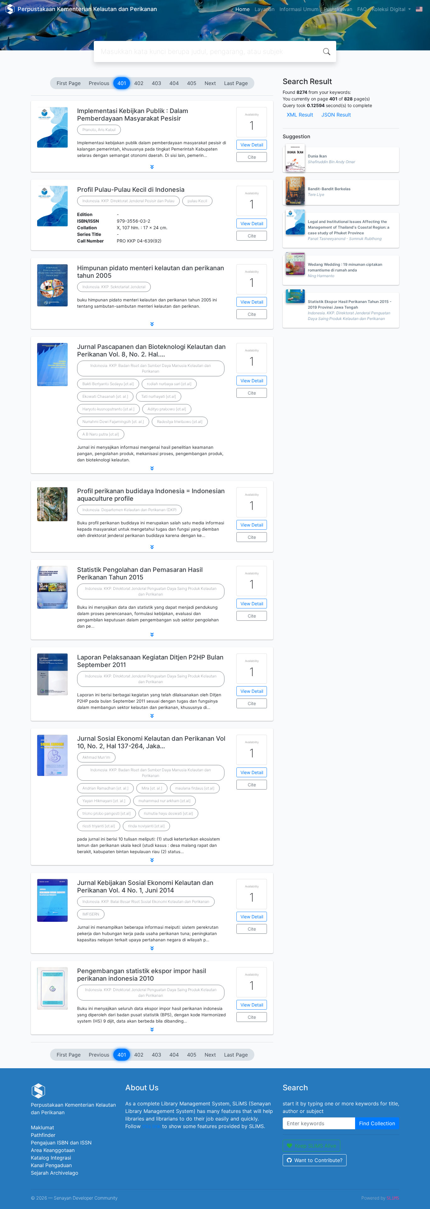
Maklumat (42, 1127)
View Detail (251, 144)
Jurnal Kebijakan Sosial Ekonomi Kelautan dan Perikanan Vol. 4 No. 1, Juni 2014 (145, 886)
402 (139, 83)
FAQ (362, 9)
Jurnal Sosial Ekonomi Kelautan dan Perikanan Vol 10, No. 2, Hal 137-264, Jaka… (151, 742)
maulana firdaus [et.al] (194, 788)
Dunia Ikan (317, 156)
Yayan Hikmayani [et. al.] (103, 800)
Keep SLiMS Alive (315, 1146)
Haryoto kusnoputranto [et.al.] (108, 409)
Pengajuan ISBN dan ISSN (61, 1142)
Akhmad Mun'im (96, 757)
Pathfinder (43, 1135)
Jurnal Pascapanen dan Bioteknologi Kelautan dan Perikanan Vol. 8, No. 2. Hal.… (151, 350)
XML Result (300, 114)
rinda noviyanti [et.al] (146, 826)
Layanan (264, 9)
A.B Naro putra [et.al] (100, 434)
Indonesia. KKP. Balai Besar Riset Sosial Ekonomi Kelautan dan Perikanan (145, 901)
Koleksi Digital (389, 9)
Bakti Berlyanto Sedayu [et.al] (108, 383)
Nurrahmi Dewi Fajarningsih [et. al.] (113, 421)
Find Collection (377, 1123)
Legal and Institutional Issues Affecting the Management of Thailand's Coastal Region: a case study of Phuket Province (348, 227)
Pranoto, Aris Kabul (99, 129)
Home (242, 9)
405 (191, 83)
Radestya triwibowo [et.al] (179, 421)
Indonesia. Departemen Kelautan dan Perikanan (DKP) (129, 509)
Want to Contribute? (318, 1160)
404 (174, 83)
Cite (252, 157)
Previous (99, 83)
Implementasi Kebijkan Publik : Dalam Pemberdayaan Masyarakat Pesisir (132, 114)
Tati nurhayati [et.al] (158, 396)
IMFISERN (90, 914)
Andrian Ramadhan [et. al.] (105, 788)
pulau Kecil (197, 200)
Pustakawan (338, 9)
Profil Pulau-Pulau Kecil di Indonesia (130, 189)
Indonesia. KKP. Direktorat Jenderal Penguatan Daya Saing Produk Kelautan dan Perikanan (151, 591)
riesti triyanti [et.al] (98, 826)
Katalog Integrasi (51, 1158)
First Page (69, 83)
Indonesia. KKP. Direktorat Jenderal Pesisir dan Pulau (128, 200)
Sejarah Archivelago (54, 1173)
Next (210, 83)
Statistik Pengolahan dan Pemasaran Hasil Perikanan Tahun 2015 (140, 573)
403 (156, 83)
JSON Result (336, 114)
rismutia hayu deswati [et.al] (168, 813)
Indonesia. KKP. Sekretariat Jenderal (113, 286)
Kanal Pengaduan (51, 1165)
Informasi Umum (299, 9)
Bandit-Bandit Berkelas (329, 188)
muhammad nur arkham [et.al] (164, 800)
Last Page (236, 83)
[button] (152, 167)
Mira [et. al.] (152, 788)
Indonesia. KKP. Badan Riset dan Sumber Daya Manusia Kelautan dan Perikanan (150, 368)
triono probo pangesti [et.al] (106, 813)
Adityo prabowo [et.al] (167, 409)
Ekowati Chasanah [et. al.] (105, 396)
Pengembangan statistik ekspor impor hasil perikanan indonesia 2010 (141, 974)
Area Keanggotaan (53, 1150)
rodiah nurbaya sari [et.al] (169, 383)
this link (151, 1126)
